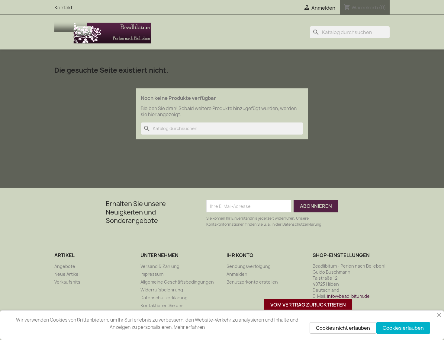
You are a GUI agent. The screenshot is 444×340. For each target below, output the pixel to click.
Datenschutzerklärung (164, 297)
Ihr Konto (240, 255)
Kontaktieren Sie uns (162, 305)
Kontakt (63, 7)
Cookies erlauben (403, 328)
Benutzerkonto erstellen (252, 282)
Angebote (64, 266)
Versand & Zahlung (159, 266)
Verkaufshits (67, 282)
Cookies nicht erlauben (343, 328)
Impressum (151, 274)
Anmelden (237, 274)
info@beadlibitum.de (348, 296)
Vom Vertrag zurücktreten (308, 304)
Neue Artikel (66, 274)
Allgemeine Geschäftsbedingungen (177, 282)
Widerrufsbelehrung (161, 290)
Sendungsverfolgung (249, 266)
